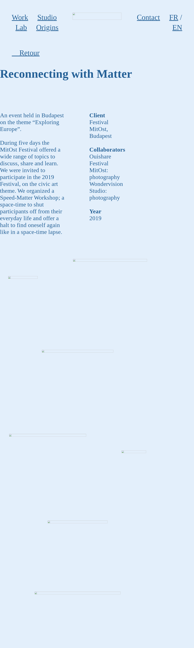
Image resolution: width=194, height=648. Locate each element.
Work (20, 17)
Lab (21, 27)
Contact (148, 17)
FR (173, 17)
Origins (47, 27)
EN (177, 27)
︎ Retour (26, 53)
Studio (47, 17)
